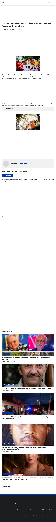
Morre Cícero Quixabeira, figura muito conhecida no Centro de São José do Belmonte (26, 388)
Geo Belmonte (14, 515)
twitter (16, 509)
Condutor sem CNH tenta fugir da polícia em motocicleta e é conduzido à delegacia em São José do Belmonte (27, 417)
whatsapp (23, 509)
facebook (7, 509)
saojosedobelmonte (9, 384)
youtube (50, 509)
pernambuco (7, 353)
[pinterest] (11, 156)
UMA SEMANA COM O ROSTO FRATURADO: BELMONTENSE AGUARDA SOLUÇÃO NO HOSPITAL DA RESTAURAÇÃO (26, 448)
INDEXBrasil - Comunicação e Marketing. (39, 515)
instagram (41, 509)
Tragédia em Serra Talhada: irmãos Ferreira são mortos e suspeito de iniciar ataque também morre (26, 358)
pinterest (32, 509)
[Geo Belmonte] (6, 3)
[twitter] (6, 156)
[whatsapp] (9, 156)
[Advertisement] (28, 44)
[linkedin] (14, 156)
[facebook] (3, 156)
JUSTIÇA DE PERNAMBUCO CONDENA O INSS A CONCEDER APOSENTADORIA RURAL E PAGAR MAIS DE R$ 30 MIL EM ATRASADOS (27, 478)
